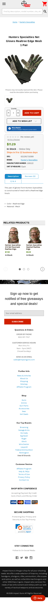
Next (42, 269)
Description (13, 176)
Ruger (24, 438)
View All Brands (24, 455)
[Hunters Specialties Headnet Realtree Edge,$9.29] (34, 236)
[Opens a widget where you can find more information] (38, 598)
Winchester (24, 444)
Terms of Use (24, 474)
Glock (24, 441)
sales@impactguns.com (24, 360)
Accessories (24, 408)
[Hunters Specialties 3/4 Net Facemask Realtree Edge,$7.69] (13, 236)
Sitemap (24, 384)
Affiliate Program (24, 387)
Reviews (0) (30, 176)
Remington (24, 453)
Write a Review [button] (13, 140)
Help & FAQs (24, 471)
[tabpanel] (13, 246)
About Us (24, 378)
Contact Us (24, 480)
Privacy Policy (24, 477)
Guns (24, 400)
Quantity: (14, 108)
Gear (24, 411)
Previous (6, 269)
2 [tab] (24, 269)
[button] (24, 528)
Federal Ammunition (24, 450)
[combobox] (22, 11)
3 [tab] (28, 269)
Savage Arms (24, 430)
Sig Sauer (24, 436)
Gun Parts (24, 406)
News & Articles (24, 376)
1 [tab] (20, 269)
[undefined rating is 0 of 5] (13, 137)
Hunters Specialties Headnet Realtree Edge (34, 247)
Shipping (24, 381)
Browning (24, 427)
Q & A (13, 181)
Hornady (24, 433)
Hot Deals (24, 414)
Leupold (24, 447)
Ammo (24, 403)
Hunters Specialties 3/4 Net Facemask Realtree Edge (13, 247)
